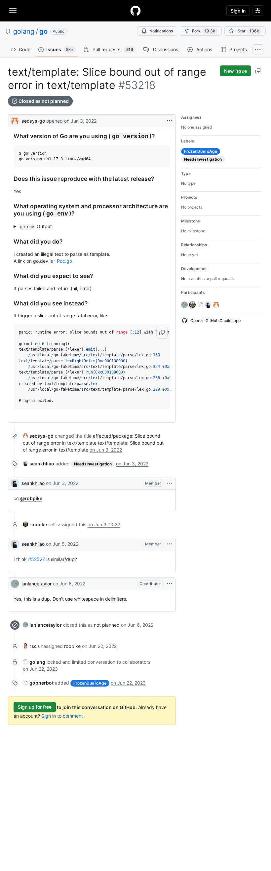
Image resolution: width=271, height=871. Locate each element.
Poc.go (64, 261)
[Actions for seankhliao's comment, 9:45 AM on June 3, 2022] (169, 483)
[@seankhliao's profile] (15, 483)
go (43, 31)
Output (36, 226)
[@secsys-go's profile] (15, 120)
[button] (162, 333)
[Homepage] (135, 10)
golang (23, 31)
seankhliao (33, 483)
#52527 (36, 559)
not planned (107, 625)
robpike (72, 646)
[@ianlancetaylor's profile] (15, 584)
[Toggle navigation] (13, 10)
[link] (38, 435)
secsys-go (33, 121)
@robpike (31, 498)
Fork (203, 30)
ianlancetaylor (36, 583)
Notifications (161, 30)
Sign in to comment (62, 716)
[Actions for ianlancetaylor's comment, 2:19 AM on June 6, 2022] (169, 583)
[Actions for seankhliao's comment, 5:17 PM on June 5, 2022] (169, 544)
